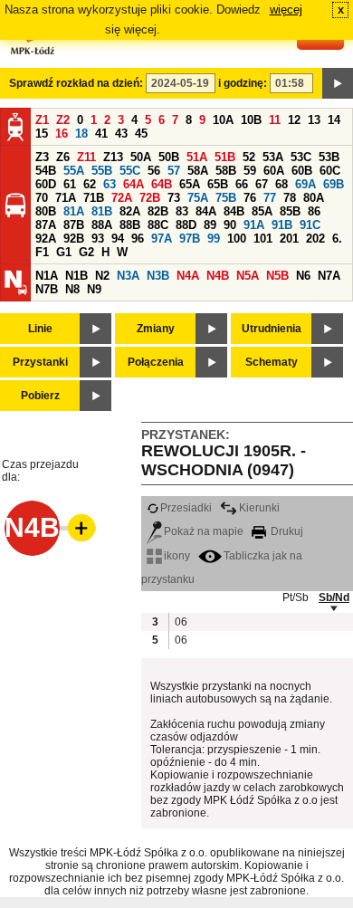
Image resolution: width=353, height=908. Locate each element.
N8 (72, 289)
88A (101, 225)
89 (210, 225)
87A (45, 225)
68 (281, 184)
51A (196, 157)
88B (129, 225)
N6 (303, 275)
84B (234, 211)
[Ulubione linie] (76, 527)
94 (117, 238)
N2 (102, 275)
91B (282, 225)
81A (73, 211)
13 (314, 120)
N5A (247, 275)
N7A (329, 275)
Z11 (86, 157)
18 (81, 133)
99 (213, 238)
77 (269, 198)
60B (301, 170)
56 (154, 170)
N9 (94, 289)
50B (168, 157)
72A (121, 198)
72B (149, 198)
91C (310, 225)
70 (41, 198)
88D (186, 225)
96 (137, 238)
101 (262, 238)
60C (330, 170)
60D (45, 184)
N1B (76, 275)
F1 (42, 252)
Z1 (42, 120)
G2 (86, 252)
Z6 (63, 157)
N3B (158, 275)
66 (241, 184)
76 (249, 198)
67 (261, 184)
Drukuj (285, 531)
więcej (286, 9)
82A (129, 211)
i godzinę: (242, 83)
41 (101, 133)
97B (189, 238)
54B (45, 170)
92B (73, 238)
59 (249, 170)
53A (272, 157)
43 (121, 133)
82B (158, 211)
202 (315, 238)
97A (161, 238)
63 (109, 184)
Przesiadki (186, 508)
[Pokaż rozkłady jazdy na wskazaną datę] (337, 83)
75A (197, 198)
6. (337, 238)
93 (97, 238)
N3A (128, 275)
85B (290, 211)
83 (182, 211)
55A (73, 170)
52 (249, 157)
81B (101, 211)
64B (161, 184)
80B (45, 211)
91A (253, 225)
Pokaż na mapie (203, 531)
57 (173, 170)
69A (305, 184)
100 (236, 238)
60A (273, 170)
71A (65, 198)
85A (262, 211)
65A (189, 184)
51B (225, 157)
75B (225, 198)
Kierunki (259, 508)
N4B (217, 275)
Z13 (113, 157)
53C (301, 157)
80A (313, 198)
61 (69, 184)
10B (251, 120)
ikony (177, 556)
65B (217, 184)
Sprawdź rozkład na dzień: (76, 83)
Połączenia (156, 362)
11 (275, 120)
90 (230, 225)
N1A (46, 275)
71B (93, 198)
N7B (46, 289)
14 (334, 120)
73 (173, 198)
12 (294, 120)
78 (289, 198)
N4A (187, 275)
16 (61, 133)
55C (129, 170)
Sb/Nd (334, 597)
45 (141, 133)
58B (225, 170)
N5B (277, 275)
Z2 (63, 120)
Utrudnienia (271, 328)
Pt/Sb (295, 597)
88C (158, 225)
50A (140, 157)
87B (73, 225)
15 (41, 133)
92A (45, 238)
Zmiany (156, 328)
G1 (64, 252)
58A (197, 170)
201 (289, 238)
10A (223, 120)
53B (329, 157)
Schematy (271, 362)
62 (89, 184)
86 (314, 211)
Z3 (42, 157)
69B (333, 184)
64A (133, 184)
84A (206, 211)
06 (181, 622)
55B (101, 170)
